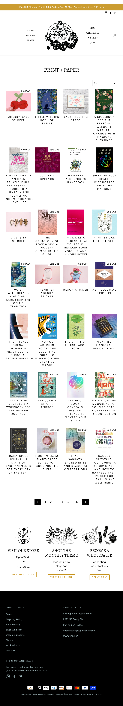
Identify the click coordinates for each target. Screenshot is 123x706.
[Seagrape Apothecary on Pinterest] (20, 676)
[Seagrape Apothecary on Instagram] (8, 676)
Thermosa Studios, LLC (92, 694)
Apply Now (99, 577)
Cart (92, 42)
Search (9, 614)
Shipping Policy (14, 619)
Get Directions (23, 574)
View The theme (61, 577)
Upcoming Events (15, 634)
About (30, 30)
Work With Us (13, 645)
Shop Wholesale (14, 629)
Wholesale (92, 32)
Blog (92, 27)
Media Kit (11, 650)
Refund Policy (13, 624)
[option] (61, 7)
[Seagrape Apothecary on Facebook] (14, 676)
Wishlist (92, 37)
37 (76, 502)
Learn (30, 40)
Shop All (30, 35)
